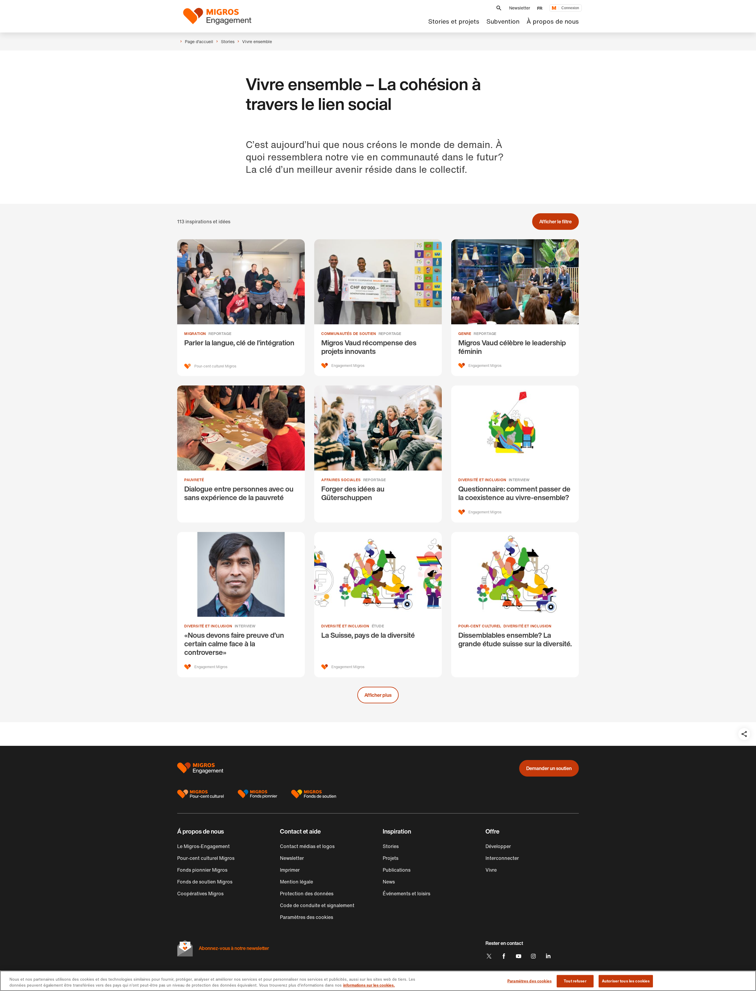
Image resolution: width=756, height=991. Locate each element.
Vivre (491, 869)
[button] (499, 8)
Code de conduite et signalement (317, 905)
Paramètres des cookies (529, 981)
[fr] (217, 16)
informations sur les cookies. (369, 985)
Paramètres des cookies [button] (306, 917)
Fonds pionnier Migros (202, 869)
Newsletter (519, 8)
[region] (378, 981)
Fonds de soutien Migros (204, 881)
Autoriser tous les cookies (626, 981)
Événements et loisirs (406, 893)
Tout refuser (575, 981)
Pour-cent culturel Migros (205, 858)
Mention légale (296, 881)
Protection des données (306, 893)
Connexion (570, 8)
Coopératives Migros (200, 893)
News (389, 881)
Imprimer (290, 869)
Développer (498, 846)
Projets (390, 858)
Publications (396, 869)
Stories (391, 846)
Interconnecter (502, 858)
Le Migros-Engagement (203, 846)
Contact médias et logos (307, 846)
